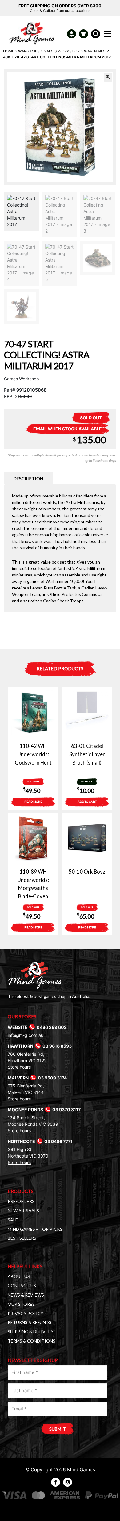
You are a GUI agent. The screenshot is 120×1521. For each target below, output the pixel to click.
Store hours (19, 1067)
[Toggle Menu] (109, 35)
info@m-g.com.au (25, 1035)
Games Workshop (62, 51)
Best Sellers (22, 1238)
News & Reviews (26, 1294)
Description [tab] (28, 478)
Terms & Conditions (31, 1340)
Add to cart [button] (87, 801)
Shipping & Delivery (31, 1331)
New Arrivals (23, 1210)
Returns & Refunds (29, 1322)
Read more (33, 801)
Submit (57, 1428)
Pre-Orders (21, 1201)
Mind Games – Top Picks (35, 1229)
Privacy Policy (25, 1313)
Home (8, 51)
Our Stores (21, 1304)
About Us (19, 1276)
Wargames (29, 51)
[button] (108, 77)
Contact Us (22, 1285)
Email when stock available (67, 428)
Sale (13, 1219)
